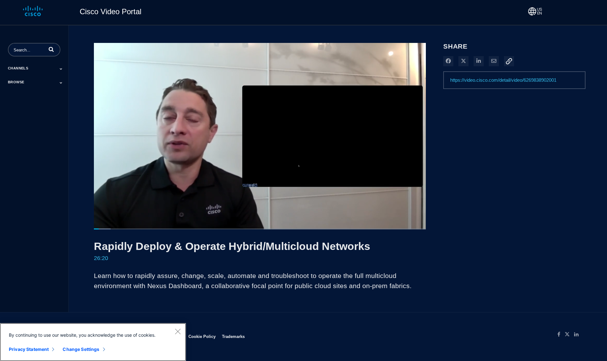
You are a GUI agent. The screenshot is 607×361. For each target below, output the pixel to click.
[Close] (178, 331)
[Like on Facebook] (561, 334)
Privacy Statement (29, 349)
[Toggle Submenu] (61, 69)
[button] (51, 49)
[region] (93, 342)
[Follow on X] (569, 334)
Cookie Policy (202, 336)
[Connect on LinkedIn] (578, 334)
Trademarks (233, 336)
